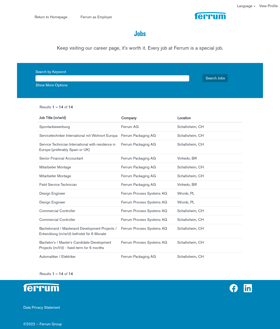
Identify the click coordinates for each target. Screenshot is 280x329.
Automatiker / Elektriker (57, 256)
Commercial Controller (57, 210)
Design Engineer (52, 193)
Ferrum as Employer (96, 17)
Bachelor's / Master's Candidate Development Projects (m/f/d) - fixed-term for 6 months (75, 245)
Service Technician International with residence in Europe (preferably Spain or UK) (77, 147)
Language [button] (245, 5)
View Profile (268, 5)
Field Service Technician (58, 184)
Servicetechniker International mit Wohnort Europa (78, 135)
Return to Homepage (51, 17)
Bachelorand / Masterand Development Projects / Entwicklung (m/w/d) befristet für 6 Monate (78, 231)
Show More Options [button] (52, 85)
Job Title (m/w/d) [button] (52, 117)
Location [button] (184, 117)
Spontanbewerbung (54, 126)
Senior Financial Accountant (61, 158)
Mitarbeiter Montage (55, 167)
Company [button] (129, 117)
